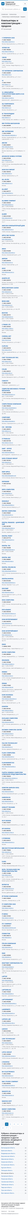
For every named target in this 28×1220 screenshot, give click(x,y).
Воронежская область (8, 1156)
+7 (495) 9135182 (6, 633)
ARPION (4, 259)
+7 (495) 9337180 (6, 441)
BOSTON (5, 313)
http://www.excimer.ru (7, 733)
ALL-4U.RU (5, 179)
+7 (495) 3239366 (6, 955)
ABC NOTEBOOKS (8, 131)
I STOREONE (6, 838)
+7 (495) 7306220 (6, 776)
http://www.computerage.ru (9, 408)
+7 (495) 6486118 (6, 935)
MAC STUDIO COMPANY (10, 1081)
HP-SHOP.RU (6, 828)
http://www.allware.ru (7, 204)
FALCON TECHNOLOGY (9, 743)
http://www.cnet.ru (7, 361)
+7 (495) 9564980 (6, 965)
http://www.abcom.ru (7, 146)
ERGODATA (5, 660)
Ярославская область (7, 1193)
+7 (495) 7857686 (6, 978)
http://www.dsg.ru (6, 462)
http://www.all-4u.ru (7, 183)
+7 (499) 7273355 (6, 916)
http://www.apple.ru (7, 239)
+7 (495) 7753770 (6, 1103)
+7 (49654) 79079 (6, 646)
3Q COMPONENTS (8, 104)
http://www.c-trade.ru (7, 328)
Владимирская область (8, 1153)
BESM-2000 (5, 301)
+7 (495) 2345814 (6, 1021)
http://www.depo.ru (7, 493)
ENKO (4, 644)
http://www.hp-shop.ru (8, 832)
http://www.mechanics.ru (8, 394)
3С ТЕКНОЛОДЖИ (8, 114)
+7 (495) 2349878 (6, 303)
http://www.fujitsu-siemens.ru (10, 778)
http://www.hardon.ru (7, 801)
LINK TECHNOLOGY (8, 1039)
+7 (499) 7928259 (6, 40)
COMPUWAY (6, 417)
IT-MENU (5, 914)
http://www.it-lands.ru (7, 908)
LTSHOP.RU (5, 1062)
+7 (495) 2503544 (6, 227)
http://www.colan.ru (7, 373)
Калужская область (7, 1162)
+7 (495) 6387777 (6, 191)
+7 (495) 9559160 (6, 611)
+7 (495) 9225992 (6, 1011)
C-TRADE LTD (6, 324)
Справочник (4, 14)
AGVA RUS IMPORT (8, 170)
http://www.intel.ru (7, 875)
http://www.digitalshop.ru (8, 582)
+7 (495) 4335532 (6, 202)
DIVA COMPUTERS (8, 600)
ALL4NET (5, 189)
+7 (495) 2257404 (6, 450)
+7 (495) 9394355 (6, 115)
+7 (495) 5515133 (6, 96)
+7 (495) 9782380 (6, 1001)
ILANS (4, 861)
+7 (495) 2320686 (6, 674)
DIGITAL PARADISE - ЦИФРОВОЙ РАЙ (13, 523)
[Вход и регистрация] (25, 3)
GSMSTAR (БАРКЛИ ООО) (10, 788)
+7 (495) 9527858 (6, 886)
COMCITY (5, 381)
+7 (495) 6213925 (6, 216)
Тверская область (6, 1187)
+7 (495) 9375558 (6, 158)
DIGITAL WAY (6, 557)
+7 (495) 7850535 (6, 406)
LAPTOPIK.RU (6, 990)
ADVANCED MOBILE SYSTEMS (12, 156)
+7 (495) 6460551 (6, 145)
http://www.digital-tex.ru (8, 549)
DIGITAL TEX (6, 546)
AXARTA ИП (6, 278)
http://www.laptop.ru (7, 980)
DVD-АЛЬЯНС (6, 610)
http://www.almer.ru (7, 218)
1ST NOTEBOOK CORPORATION (12, 71)
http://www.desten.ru (7, 515)
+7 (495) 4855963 (6, 720)
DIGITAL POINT (7, 536)
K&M (3, 953)
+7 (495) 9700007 (6, 513)
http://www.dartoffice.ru (8, 452)
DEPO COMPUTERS (8, 489)
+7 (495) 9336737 (6, 473)
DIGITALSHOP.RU (7, 579)
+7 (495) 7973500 (6, 809)
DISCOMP (5, 588)
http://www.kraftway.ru (8, 967)
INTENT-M (5, 884)
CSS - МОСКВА (7, 427)
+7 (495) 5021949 (6, 237)
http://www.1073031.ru (8, 51)
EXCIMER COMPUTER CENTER (12, 730)
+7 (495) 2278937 (6, 1064)
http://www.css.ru (6, 431)
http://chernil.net (6, 340)
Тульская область (6, 1190)
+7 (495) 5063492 (6, 799)
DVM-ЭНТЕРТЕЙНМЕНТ (10, 631)
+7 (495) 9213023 (6, 1031)
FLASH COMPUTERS (8, 753)
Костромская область (7, 1165)
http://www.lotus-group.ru (9, 1056)
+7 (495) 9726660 (6, 338)
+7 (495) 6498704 (6, 260)
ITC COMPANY (6, 924)
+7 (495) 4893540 (6, 830)
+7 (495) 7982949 (6, 49)
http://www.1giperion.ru (8, 41)
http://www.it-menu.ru (8, 918)
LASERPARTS (6, 1009)
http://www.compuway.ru (8, 421)
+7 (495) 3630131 (6, 371)
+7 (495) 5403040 (6, 392)
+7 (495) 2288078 (6, 181)
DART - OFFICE (7, 448)
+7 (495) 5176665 (6, 685)
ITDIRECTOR (6, 934)
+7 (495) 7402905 (6, 863)
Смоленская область (7, 1182)
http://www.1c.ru (6, 84)
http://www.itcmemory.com (9, 927)
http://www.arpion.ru (7, 262)
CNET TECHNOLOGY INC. (10, 357)
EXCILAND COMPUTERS (10, 718)
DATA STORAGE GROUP (9, 458)
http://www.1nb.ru (6, 74)
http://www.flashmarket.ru (9, 766)
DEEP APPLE (6, 472)
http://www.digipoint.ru (8, 540)
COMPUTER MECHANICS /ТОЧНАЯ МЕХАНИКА (13, 389)
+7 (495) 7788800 (6, 850)
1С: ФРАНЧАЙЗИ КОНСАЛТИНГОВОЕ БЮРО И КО (13, 93)
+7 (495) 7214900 (6, 873)
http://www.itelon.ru (7, 947)
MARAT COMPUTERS (9, 1109)
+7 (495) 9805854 (6, 654)
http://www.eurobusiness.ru (9, 698)
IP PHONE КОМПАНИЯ (10, 896)
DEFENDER (5, 481)
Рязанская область (7, 1179)
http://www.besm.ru (7, 305)
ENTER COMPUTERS (8, 652)
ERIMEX (4, 672)
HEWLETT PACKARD (8, 807)
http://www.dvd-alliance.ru (9, 613)
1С (3, 81)
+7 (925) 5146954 (6, 906)
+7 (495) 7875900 (6, 662)
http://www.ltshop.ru (7, 1066)
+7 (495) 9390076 (6, 1041)
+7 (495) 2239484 (6, 1054)
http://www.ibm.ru (6, 852)
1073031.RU (6, 48)
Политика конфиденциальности (9, 1213)
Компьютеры (12, 14)
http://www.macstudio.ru (8, 1085)
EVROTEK (5, 706)
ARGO (4, 249)
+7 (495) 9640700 (6, 621)
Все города (11, 1211)
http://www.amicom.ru (8, 229)
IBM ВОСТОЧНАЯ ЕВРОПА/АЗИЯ (13, 848)
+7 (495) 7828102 (6, 171)
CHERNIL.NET (6, 336)
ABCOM (4, 143)
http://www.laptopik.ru (8, 993)
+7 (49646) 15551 (6, 383)
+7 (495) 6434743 (6, 348)
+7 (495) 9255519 (6, 419)
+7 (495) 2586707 (6, 429)
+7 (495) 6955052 (6, 1083)
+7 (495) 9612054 (6, 580)
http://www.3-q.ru (6, 107)
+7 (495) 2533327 (6, 602)
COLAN (4, 369)
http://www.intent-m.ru (8, 888)
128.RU (4, 57)
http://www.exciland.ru (8, 722)
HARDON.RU (6, 797)
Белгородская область (8, 1148)
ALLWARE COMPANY (9, 201)
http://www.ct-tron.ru (7, 442)
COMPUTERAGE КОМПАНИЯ (11, 404)
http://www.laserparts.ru (8, 1013)
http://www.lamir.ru (7, 291)
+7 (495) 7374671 (6, 822)
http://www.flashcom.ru (8, 756)
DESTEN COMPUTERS (9, 511)
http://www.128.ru (6, 61)
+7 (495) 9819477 (6, 926)
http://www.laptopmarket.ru (9, 1003)
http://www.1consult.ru (8, 98)
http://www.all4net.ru (7, 193)
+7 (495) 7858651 (6, 590)
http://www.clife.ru (7, 350)
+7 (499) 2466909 (6, 59)
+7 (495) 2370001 (6, 1074)
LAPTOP (4, 976)
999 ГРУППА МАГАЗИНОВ (11, 123)
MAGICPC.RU (6, 1091)
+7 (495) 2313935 (6, 745)
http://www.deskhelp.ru (8, 505)
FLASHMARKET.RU (8, 763)
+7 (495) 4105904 (6, 1093)
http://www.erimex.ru (7, 675)
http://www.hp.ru (6, 811)
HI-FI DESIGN (6, 821)
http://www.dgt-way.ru (8, 561)
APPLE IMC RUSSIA (8, 235)
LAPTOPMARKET (7, 999)
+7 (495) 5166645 (6, 898)
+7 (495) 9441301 (6, 708)
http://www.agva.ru (7, 173)
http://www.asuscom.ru (8, 272)
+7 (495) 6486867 (6, 559)
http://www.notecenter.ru (8, 252)
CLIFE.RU (5, 346)
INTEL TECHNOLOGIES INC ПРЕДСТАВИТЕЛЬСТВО (11, 870)
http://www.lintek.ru (7, 1042)
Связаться (4, 1211)
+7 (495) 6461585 (6, 526)
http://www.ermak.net (7, 687)
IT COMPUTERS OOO (9, 904)
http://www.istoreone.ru (8, 842)
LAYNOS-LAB (6, 1019)
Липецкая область (6, 1170)
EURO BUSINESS (7, 695)
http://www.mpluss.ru (7, 1075)
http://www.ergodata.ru (8, 664)
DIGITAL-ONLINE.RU (9, 567)
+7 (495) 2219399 (6, 290)
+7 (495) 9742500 (6, 251)
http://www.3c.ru (6, 117)
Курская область (6, 1167)
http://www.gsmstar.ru (8, 791)
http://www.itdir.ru (6, 937)
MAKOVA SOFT (7, 1101)
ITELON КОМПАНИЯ (9, 943)
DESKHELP (5, 501)
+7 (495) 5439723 (6, 280)
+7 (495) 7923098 (6, 547)
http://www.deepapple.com (9, 475)
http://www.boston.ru (7, 317)
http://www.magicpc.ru (8, 1095)
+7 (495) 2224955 (6, 73)
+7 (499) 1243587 (6, 569)
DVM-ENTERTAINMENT (9, 619)
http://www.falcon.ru (7, 747)
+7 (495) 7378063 (6, 359)
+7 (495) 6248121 (6, 840)
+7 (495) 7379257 (6, 82)
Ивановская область (7, 1159)
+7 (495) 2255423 (6, 326)
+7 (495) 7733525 (6, 992)
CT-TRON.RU (6, 439)
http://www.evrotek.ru (7, 710)
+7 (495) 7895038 (6, 503)
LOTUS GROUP (7, 1052)
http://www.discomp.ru (8, 592)
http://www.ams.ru (7, 160)
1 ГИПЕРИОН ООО (8, 38)
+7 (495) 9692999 (6, 125)
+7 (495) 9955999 (6, 731)
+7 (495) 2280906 (6, 755)
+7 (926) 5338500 (6, 133)
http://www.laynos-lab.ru (8, 1023)
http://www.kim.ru (6, 957)
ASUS (3, 268)
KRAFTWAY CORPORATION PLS (12, 963)
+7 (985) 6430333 (6, 789)
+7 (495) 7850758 (6, 764)
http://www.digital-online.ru (9, 571)
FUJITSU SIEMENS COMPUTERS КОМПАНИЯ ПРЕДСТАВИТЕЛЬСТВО (14, 773)
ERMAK (4, 683)
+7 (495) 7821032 (6, 460)
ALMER (4, 214)
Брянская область (6, 1150)
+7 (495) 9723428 (6, 106)
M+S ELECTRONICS (8, 1072)
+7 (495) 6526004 (6, 945)
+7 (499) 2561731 (6, 315)
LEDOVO (5, 1029)
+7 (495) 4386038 (6, 697)
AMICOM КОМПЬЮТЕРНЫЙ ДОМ (13, 226)
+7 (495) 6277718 (6, 538)
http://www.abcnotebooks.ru (9, 135)
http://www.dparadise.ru (8, 528)
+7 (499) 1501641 (6, 1111)
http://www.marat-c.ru (7, 1113)
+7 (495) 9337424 (6, 483)
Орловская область (7, 1176)
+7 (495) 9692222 (6, 491)
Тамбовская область (7, 1184)
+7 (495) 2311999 (6, 270)
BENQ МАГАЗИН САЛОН (10, 288)
